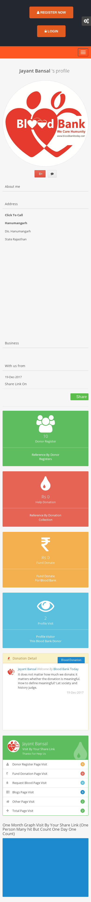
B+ (40, 174)
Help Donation (45, 502)
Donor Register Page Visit (47, 764)
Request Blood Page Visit (47, 783)
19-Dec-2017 (13, 377)
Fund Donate (45, 562)
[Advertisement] (45, 287)
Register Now (52, 12)
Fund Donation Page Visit (47, 773)
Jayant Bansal (27, 669)
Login (52, 31)
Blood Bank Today (66, 669)
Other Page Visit (47, 801)
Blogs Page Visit (47, 792)
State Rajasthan (16, 239)
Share (81, 397)
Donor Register (45, 441)
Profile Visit (45, 623)
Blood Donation (71, 660)
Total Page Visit (47, 811)
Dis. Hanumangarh (18, 231)
